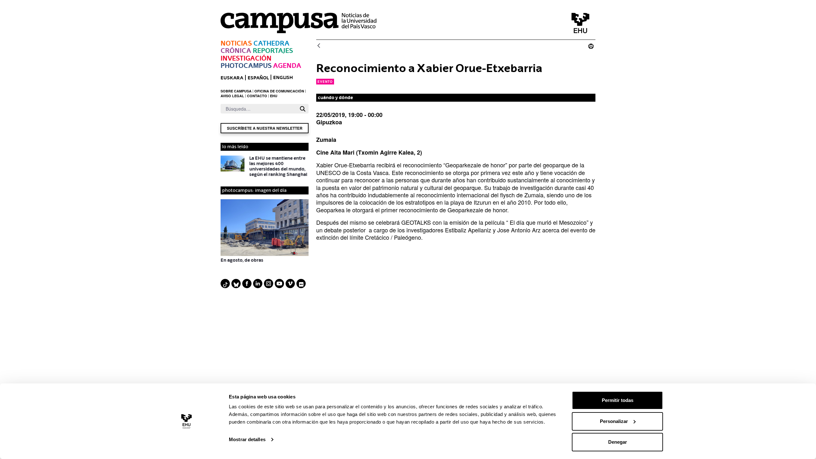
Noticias (236, 43)
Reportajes (273, 51)
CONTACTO (257, 95)
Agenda (287, 65)
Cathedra (271, 43)
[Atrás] (318, 46)
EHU (273, 95)
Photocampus (246, 65)
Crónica (236, 51)
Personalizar (614, 421)
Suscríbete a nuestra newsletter (264, 128)
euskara (232, 77)
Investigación (246, 58)
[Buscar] (302, 109)
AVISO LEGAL (232, 95)
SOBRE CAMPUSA (236, 91)
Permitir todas (617, 400)
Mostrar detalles (247, 439)
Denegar (617, 442)
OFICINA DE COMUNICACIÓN (279, 91)
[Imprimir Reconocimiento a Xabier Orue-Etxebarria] (590, 46)
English (283, 77)
